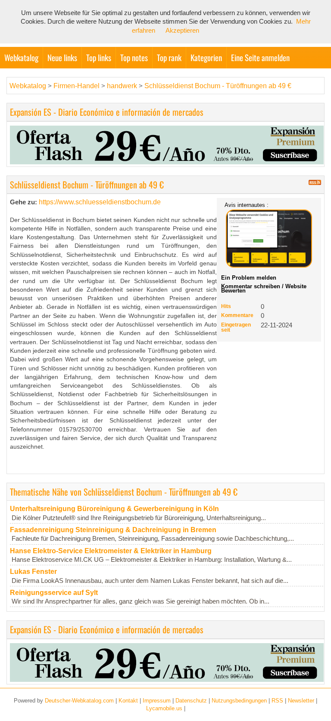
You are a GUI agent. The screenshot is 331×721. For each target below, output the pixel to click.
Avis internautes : (247, 205)
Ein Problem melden (248, 277)
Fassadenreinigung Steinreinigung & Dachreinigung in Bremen (113, 529)
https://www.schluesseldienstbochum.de (100, 202)
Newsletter (301, 700)
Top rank (169, 57)
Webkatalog (21, 57)
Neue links (62, 57)
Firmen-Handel (76, 85)
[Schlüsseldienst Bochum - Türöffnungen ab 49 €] (269, 239)
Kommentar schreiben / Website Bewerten (263, 288)
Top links (98, 57)
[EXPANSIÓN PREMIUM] (167, 144)
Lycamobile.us (164, 708)
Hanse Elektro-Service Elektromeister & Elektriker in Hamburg (111, 551)
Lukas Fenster (33, 571)
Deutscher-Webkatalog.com (79, 700)
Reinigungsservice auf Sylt (54, 592)
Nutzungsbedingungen (239, 700)
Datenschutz (191, 700)
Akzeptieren (182, 30)
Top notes (134, 57)
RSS (277, 700)
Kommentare (237, 315)
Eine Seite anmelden (260, 57)
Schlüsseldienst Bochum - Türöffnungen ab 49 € (217, 85)
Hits (226, 306)
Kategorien (206, 57)
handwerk (122, 85)
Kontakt (128, 700)
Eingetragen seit (236, 327)
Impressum (157, 700)
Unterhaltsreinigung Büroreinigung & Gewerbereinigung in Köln (114, 508)
